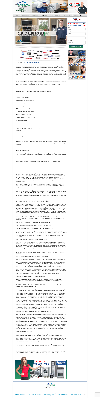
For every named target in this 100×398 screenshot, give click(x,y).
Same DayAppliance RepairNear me (81, 52)
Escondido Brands (18, 392)
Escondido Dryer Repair (55, 392)
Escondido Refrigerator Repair (68, 392)
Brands (16, 15)
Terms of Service (50, 395)
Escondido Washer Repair (43, 392)
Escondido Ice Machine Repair (35, 394)
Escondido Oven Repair (80, 392)
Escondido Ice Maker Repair (48, 394)
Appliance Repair (25, 15)
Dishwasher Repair (78, 15)
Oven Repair (67, 15)
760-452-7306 (74, 4)
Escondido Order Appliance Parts (76, 394)
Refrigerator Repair (56, 15)
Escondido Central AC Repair (62, 394)
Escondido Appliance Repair (30, 392)
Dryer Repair (45, 15)
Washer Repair (35, 15)
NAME (69, 27)
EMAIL (69, 36)
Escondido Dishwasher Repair (21, 394)
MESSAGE (70, 40)
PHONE (69, 31)
